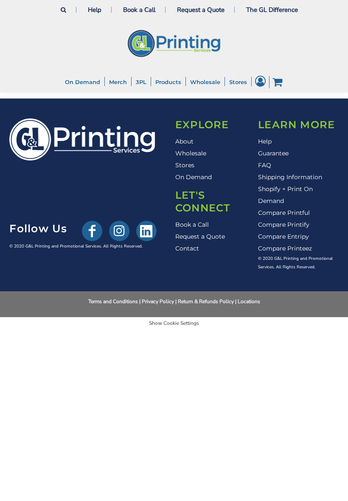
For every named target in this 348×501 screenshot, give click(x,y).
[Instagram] (119, 231)
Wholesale (190, 153)
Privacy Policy (158, 301)
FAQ (264, 165)
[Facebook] (92, 231)
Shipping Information (290, 177)
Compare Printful (284, 213)
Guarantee (273, 153)
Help (94, 10)
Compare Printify (283, 224)
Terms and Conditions (113, 301)
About (184, 141)
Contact (187, 248)
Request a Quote (201, 10)
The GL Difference (272, 10)
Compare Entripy (283, 236)
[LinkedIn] (146, 231)
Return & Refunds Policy (206, 301)
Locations (249, 301)
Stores (184, 165)
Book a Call (139, 10)
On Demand (193, 177)
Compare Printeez (285, 248)
